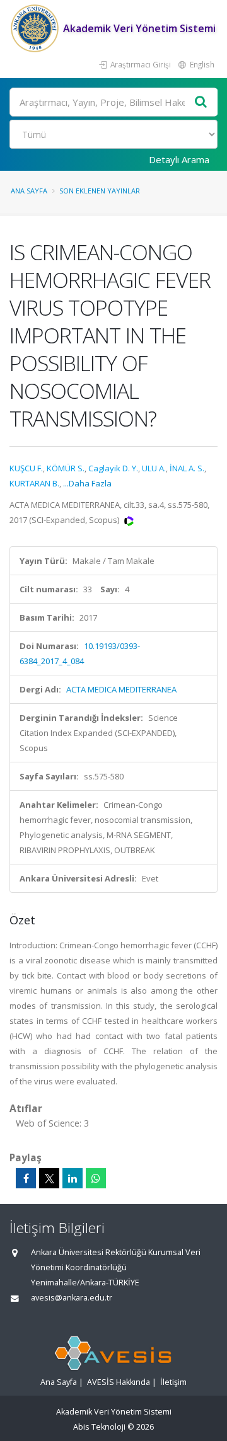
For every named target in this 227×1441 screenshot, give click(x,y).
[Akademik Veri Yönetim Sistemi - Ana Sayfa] (36, 28)
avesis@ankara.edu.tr (71, 1297)
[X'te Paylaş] (49, 1178)
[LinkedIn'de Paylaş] (72, 1178)
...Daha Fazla (87, 483)
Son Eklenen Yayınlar (99, 190)
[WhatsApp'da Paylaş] (96, 1178)
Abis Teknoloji (99, 1426)
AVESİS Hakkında (118, 1382)
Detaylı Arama (179, 159)
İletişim (173, 1382)
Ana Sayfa (29, 190)
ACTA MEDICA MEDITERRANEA (121, 689)
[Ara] (201, 102)
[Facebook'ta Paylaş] (26, 1178)
